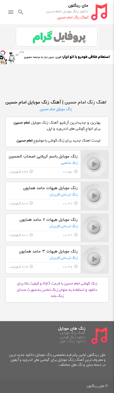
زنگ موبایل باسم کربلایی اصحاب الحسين (43, 156)
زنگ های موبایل (72, 328)
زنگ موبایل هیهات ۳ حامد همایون (48, 251)
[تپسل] (3, 53)
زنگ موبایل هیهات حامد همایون (50, 188)
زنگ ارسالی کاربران (64, 194)
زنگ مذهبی (69, 163)
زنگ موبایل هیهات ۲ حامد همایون (48, 220)
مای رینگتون (78, 5)
